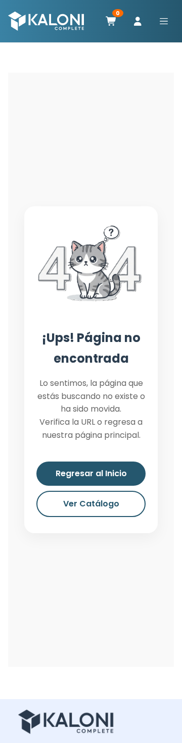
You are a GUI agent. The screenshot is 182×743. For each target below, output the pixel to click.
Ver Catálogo (91, 503)
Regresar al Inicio (91, 473)
